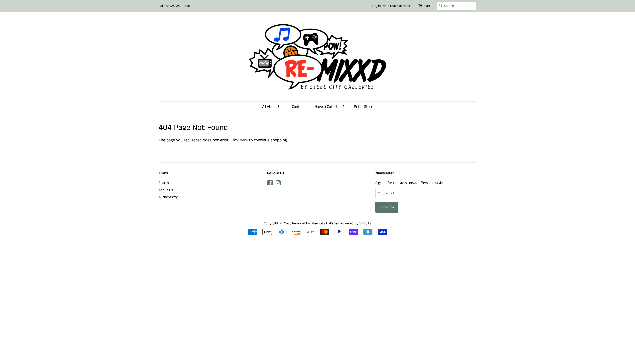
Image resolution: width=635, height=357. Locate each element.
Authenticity (168, 197)
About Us (166, 190)
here (244, 140)
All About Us (272, 107)
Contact (298, 107)
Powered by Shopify (355, 223)
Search (164, 182)
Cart (427, 5)
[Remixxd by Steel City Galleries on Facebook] (270, 184)
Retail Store (363, 107)
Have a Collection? (329, 107)
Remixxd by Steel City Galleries (315, 223)
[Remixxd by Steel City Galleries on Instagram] (278, 184)
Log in (376, 5)
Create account (399, 5)
